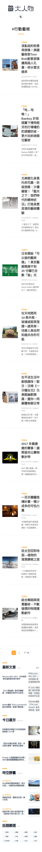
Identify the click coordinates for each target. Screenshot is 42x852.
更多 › (38, 668)
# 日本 (26, 841)
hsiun (35, 77)
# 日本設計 (7, 841)
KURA (35, 344)
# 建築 (26, 832)
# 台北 (35, 841)
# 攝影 (7, 836)
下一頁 (26, 653)
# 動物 (7, 832)
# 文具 (16, 836)
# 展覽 (26, 836)
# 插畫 (16, 832)
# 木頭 (16, 841)
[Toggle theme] (21, 16)
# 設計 (35, 832)
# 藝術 (35, 836)
